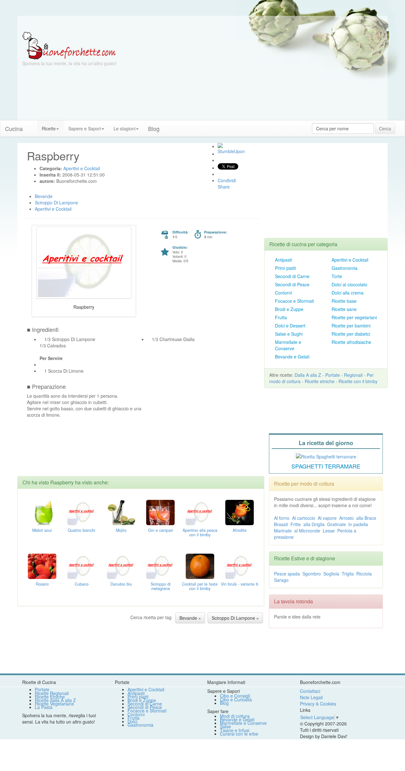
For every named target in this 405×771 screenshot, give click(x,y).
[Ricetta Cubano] (81, 566)
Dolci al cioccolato (349, 284)
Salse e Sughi (288, 334)
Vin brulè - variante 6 (239, 584)
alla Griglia (314, 524)
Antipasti (283, 260)
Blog (224, 703)
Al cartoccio (303, 518)
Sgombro (311, 573)
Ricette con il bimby (358, 381)
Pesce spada (287, 573)
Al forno (282, 518)
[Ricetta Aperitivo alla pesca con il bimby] (200, 512)
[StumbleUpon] (220, 145)
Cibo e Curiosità (236, 699)
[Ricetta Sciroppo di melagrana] (160, 566)
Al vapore (327, 518)
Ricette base (344, 301)
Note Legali (311, 697)
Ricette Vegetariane (54, 703)
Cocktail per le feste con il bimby (200, 586)
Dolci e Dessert (290, 325)
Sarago (281, 580)
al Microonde (307, 530)
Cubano (82, 584)
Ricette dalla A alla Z (55, 700)
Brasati (281, 524)
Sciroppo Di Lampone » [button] (235, 618)
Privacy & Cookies (318, 703)
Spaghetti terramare (325, 466)
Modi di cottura (235, 716)
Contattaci (310, 691)
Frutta (281, 317)
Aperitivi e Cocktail (350, 260)
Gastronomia (345, 268)
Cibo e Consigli (235, 696)
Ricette (49, 128)
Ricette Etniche (50, 696)
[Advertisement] (264, 76)
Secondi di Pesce (292, 284)
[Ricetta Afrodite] (239, 512)
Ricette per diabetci (351, 334)
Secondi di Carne (292, 276)
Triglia (348, 573)
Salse (225, 726)
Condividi (227, 180)
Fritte (295, 524)
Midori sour (42, 530)
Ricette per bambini (351, 325)
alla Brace (366, 518)
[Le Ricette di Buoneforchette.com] (69, 45)
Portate (332, 375)
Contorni (283, 292)
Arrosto (346, 518)
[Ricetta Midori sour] (42, 512)
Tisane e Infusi (234, 730)
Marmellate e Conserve (288, 345)
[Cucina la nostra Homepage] (32, 125)
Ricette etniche (319, 381)
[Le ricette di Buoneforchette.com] (202, 24)
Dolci (132, 721)
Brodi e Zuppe (289, 309)
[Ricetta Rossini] (42, 566)
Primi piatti (285, 268)
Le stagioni (124, 128)
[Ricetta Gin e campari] (160, 512)
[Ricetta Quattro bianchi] (81, 512)
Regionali (353, 375)
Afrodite (239, 530)
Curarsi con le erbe (239, 734)
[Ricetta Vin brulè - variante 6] (239, 566)
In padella (358, 524)
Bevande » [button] (190, 618)
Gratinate (336, 524)
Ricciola (364, 573)
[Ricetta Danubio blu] (121, 566)
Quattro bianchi (81, 530)
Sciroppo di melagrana (161, 586)
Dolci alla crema (348, 292)
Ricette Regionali (52, 693)
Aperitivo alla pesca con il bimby (200, 532)
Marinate (283, 530)
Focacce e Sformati (294, 301)
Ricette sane (344, 309)
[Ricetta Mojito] (121, 512)
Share (224, 186)
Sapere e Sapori (84, 128)
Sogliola (331, 573)
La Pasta (44, 707)
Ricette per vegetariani (354, 317)
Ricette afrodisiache (351, 342)
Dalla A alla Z (308, 375)
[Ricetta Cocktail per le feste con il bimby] (200, 566)
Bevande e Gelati (292, 356)
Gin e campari (160, 530)
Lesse (329, 530)
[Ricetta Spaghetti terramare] (326, 455)
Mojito (121, 530)
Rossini (42, 584)
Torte (337, 276)
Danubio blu (121, 584)
